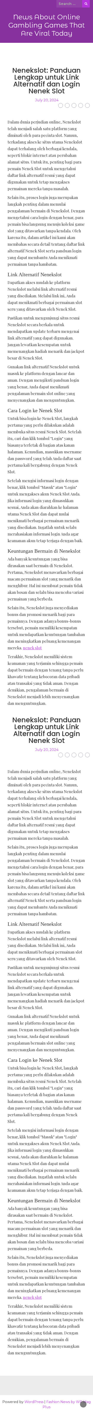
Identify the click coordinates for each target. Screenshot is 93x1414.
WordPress (33, 1402)
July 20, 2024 (46, 100)
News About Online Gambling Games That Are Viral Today (46, 25)
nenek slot (32, 647)
